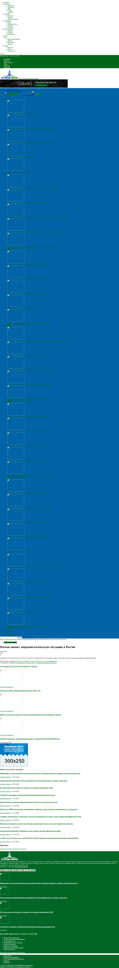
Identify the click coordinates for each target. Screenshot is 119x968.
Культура (10, 47)
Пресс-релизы (8, 62)
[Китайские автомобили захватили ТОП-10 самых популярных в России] (15, 595)
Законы (9, 17)
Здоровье (10, 12)
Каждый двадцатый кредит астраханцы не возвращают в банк (27, 399)
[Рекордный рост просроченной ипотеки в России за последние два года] (15, 368)
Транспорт (10, 7)
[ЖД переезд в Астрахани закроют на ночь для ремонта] (15, 609)
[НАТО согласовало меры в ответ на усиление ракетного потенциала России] (15, 126)
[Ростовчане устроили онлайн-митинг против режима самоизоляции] (15, 321)
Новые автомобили (13, 39)
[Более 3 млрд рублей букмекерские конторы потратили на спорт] (15, 520)
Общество (7, 4)
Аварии (9, 30)
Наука (9, 49)
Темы (5, 64)
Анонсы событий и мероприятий (14, 939)
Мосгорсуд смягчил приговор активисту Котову (22, 308)
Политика (7, 14)
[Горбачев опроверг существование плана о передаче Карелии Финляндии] (15, 141)
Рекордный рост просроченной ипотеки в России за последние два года (30, 370)
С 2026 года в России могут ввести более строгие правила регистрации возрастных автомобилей (38, 567)
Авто (5, 37)
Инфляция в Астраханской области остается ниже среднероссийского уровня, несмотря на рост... (39, 883)
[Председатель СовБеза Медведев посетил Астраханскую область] (15, 263)
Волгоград (14, 952)
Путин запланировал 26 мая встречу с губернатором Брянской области (34, 663)
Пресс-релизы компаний (11, 937)
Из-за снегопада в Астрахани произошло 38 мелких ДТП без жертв (28, 460)
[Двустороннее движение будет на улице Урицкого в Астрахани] (15, 580)
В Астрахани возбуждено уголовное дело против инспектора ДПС (28, 417)
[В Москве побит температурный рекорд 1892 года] (15, 112)
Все (8, 248)
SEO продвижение (27, 965)
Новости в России (9, 949)
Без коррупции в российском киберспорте (20, 551)
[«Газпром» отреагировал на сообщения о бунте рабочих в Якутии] (15, 292)
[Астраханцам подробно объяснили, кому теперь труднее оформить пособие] (15, 245)
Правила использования (11, 957)
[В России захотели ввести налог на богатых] (15, 155)
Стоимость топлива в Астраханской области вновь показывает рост (29, 203)
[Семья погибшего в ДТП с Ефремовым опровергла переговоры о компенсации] (15, 473)
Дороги (9, 44)
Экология (10, 5)
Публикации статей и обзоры (13, 942)
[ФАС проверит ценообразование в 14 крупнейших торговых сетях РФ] (15, 382)
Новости (6, 2)
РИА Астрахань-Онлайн (8, 639)
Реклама (10, 25)
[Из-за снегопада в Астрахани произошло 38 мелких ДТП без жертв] (15, 459)
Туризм (9, 10)
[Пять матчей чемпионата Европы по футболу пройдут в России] (15, 535)
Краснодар (21, 952)
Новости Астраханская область (14, 947)
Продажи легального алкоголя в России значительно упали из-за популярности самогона (35, 232)
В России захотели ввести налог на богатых (21, 157)
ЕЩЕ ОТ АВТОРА (30, 666)
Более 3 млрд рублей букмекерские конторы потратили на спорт (27, 522)
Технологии (11, 51)
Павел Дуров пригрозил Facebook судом (20, 172)
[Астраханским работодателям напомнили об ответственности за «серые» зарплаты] (15, 186)
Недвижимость (12, 24)
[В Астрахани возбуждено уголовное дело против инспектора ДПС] (15, 415)
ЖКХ (9, 9)
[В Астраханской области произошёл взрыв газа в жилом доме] (15, 444)
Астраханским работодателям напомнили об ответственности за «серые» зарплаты (33, 188)
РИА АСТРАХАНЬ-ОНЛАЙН (11, 965)
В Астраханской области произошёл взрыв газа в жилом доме (27, 446)
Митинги (10, 15)
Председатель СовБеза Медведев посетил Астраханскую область (28, 264)
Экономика (7, 20)
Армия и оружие (12, 19)
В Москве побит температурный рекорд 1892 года (23, 113)
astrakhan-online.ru (5, 777)
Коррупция (11, 34)
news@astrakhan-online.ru (20, 866)
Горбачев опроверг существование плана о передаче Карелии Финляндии (30, 143)
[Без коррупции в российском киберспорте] (15, 549)
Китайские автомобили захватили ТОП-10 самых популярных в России (30, 596)
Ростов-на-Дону (5, 952)
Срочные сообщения (22, 639)
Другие (6, 46)
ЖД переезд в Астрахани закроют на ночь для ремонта (24, 611)
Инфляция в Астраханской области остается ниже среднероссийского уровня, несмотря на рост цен (39, 340)
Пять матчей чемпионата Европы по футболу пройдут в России (27, 537)
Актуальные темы (9, 941)
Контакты (7, 67)
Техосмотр (10, 42)
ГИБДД (9, 40)
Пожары (10, 32)
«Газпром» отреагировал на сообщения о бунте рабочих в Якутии (28, 293)
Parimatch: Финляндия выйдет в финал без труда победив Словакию (29, 507)
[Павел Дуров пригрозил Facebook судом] (15, 170)
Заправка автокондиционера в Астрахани (13, 849)
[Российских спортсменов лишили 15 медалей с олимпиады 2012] (15, 491)
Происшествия (8, 29)
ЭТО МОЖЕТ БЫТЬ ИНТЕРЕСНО (12, 666)
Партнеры (7, 65)
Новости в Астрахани (11, 946)
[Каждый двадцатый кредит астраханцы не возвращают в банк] (15, 397)
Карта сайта (7, 955)
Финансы (10, 27)
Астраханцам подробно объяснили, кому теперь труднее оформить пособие (31, 246)
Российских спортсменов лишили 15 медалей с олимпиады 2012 (28, 493)
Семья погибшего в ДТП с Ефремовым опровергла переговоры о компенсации (32, 475)
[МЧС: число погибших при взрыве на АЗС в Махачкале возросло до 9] (15, 429)
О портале (7, 59)
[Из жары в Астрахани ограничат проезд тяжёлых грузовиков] (15, 624)
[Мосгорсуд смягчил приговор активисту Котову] (15, 306)
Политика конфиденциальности (14, 959)
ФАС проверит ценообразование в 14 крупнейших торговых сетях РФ (29, 384)
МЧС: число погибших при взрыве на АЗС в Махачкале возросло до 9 (29, 431)
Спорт (6, 35)
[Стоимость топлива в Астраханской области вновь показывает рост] (15, 201)
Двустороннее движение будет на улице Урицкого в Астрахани (27, 582)
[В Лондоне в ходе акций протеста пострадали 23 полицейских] (15, 277)
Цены (9, 22)
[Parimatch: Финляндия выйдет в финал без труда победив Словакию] (15, 506)
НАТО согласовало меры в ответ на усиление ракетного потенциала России (31, 128)
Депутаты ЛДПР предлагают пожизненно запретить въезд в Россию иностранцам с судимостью (38, 217)
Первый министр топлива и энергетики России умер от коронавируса (34, 661)
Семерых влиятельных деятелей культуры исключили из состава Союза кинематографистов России (40, 817)
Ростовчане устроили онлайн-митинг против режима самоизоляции (29, 322)
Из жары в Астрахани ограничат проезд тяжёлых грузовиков (26, 626)
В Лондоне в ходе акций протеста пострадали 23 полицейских (27, 279)
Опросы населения (10, 944)
